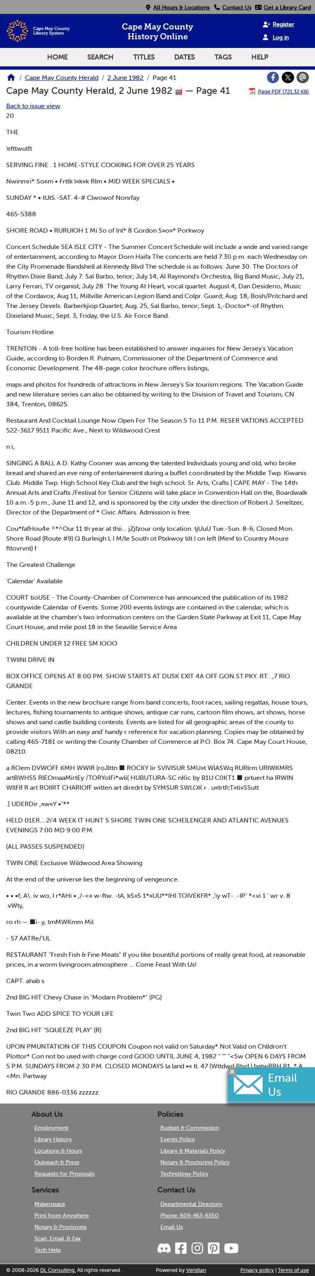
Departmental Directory (191, 1204)
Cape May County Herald (61, 77)
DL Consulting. (58, 1270)
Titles (144, 56)
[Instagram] (197, 1248)
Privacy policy (257, 1270)
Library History (53, 1139)
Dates (184, 56)
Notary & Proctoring (60, 1227)
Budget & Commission (189, 1127)
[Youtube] (231, 1248)
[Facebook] (273, 77)
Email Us (171, 1227)
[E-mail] (303, 77)
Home (57, 56)
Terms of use (293, 1270)
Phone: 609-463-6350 (189, 1215)
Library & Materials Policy (192, 1150)
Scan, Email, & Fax (57, 1238)
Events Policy (177, 1139)
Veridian (196, 1270)
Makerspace (49, 1204)
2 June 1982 (125, 77)
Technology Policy (184, 1173)
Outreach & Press (56, 1162)
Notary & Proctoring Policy (195, 1162)
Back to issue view (33, 106)
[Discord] (165, 1248)
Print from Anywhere (61, 1215)
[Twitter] (288, 77)
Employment (51, 1127)
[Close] (232, 1071)
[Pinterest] (213, 1248)
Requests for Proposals (64, 1173)
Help (259, 56)
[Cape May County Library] (11, 80)
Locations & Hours (58, 1150)
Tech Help (47, 1249)
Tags (223, 56)
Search (100, 56)
